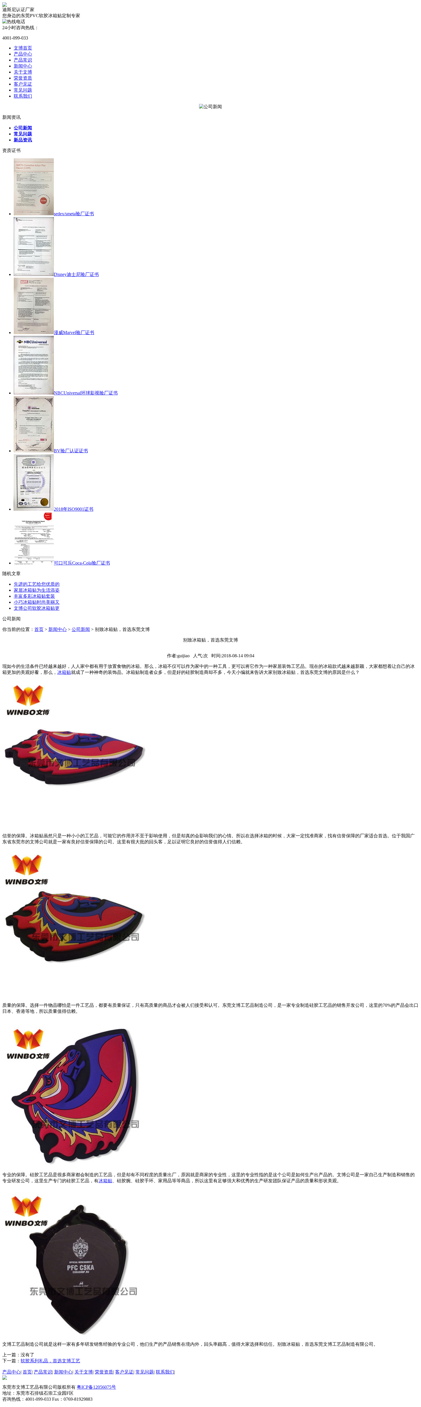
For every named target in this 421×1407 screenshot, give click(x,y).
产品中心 (23, 54)
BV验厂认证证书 (71, 450)
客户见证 (23, 84)
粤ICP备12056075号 (96, 1387)
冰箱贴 (105, 1180)
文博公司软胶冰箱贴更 (37, 608)
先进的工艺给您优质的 (37, 584)
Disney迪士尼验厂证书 (76, 274)
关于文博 (23, 72)
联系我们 (23, 96)
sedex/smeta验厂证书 (74, 213)
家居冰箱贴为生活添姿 (37, 590)
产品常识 (23, 60)
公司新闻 (81, 629)
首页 (39, 629)
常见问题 (23, 90)
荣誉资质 (23, 78)
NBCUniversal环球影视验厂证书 (86, 392)
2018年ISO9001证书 (73, 509)
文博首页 (23, 48)
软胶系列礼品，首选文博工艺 (50, 1360)
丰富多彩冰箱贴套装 (34, 596)
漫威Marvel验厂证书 (74, 332)
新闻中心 (23, 66)
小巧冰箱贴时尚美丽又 (37, 602)
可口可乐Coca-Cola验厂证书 (82, 563)
